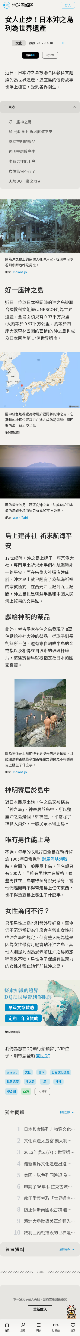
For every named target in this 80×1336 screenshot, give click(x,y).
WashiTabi (20, 517)
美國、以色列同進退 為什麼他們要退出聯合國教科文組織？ (48, 1175)
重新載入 (40, 1309)
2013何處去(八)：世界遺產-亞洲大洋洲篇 (47, 1152)
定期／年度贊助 (23, 1018)
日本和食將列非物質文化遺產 (47, 1129)
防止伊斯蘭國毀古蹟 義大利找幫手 (48, 1209)
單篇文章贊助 (21, 1007)
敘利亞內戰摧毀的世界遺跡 (47, 1232)
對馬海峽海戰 (54, 859)
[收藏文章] (63, 43)
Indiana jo (20, 272)
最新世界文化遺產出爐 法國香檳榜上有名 (48, 1164)
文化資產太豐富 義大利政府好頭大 (48, 1140)
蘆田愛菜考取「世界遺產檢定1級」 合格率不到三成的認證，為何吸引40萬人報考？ (47, 1198)
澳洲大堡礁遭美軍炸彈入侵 (47, 1221)
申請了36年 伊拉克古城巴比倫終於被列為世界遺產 (48, 1186)
